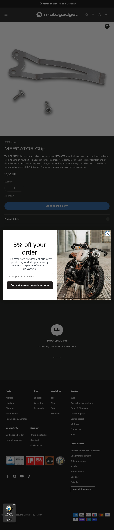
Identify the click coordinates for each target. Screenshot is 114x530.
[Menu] (14, 505)
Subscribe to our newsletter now (30, 285)
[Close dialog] (107, 233)
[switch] (9, 519)
